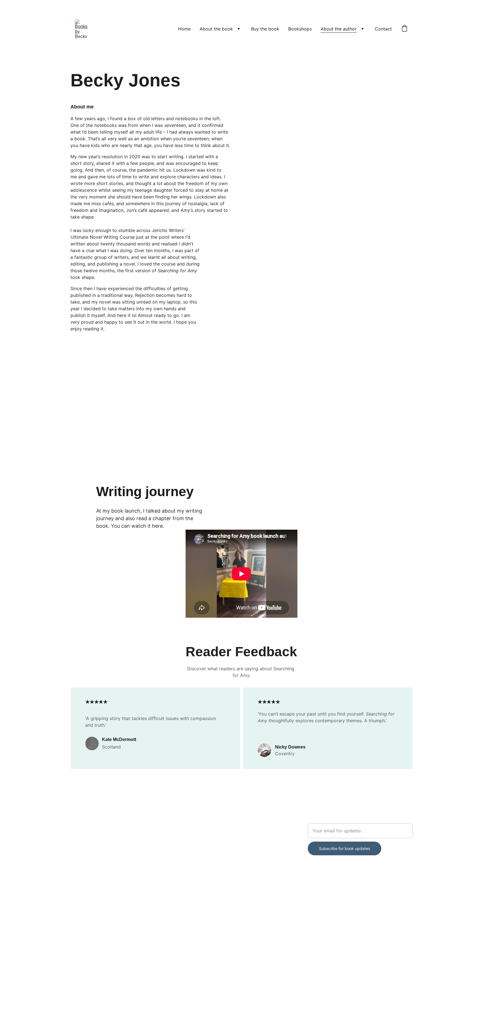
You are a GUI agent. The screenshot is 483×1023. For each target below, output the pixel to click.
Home (184, 29)
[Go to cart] (404, 29)
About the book (216, 29)
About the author (339, 29)
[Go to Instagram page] (91, 820)
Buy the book (265, 29)
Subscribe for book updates (344, 848)
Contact (383, 29)
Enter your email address (334, 820)
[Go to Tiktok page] (109, 820)
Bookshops (300, 29)
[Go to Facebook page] (73, 820)
